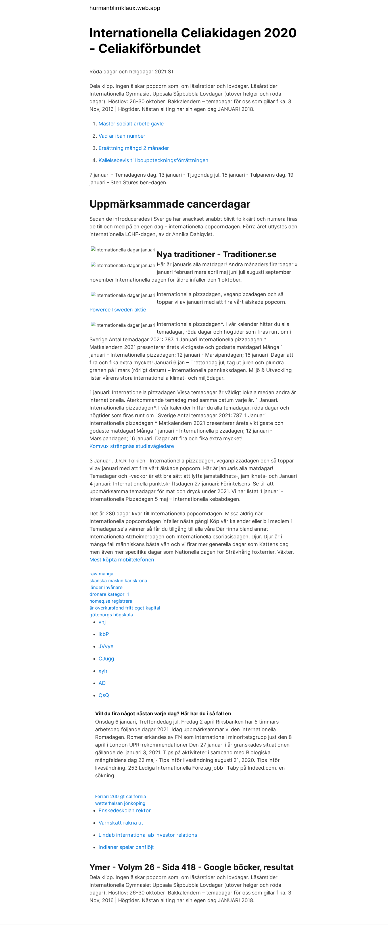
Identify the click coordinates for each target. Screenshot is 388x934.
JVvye (106, 646)
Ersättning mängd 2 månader (134, 148)
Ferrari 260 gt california (120, 796)
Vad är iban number (122, 136)
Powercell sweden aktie (117, 310)
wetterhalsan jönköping (120, 803)
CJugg (106, 659)
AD (102, 683)
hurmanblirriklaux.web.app (124, 8)
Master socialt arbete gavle (131, 124)
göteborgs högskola (111, 614)
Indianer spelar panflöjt (126, 847)
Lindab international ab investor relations (148, 835)
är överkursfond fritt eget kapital (124, 608)
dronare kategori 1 (109, 594)
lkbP (104, 634)
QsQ (104, 695)
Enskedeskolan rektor (125, 810)
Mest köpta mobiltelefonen (121, 560)
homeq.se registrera (110, 601)
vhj (102, 622)
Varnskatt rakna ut (121, 823)
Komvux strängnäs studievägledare (131, 446)
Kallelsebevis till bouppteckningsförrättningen (153, 160)
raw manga (101, 573)
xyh (103, 671)
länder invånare (105, 587)
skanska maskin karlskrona (118, 580)
